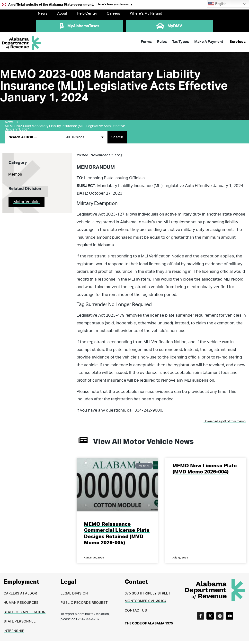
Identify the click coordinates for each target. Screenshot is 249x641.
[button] (114, 5)
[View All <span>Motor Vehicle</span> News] (83, 440)
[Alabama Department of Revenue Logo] (21, 43)
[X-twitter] (210, 616)
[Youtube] (229, 616)
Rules (162, 42)
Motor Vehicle (26, 202)
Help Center (87, 13)
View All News (143, 441)
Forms (146, 42)
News (42, 13)
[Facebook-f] (200, 616)
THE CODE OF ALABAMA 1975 (149, 623)
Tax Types (180, 42)
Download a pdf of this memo (225, 421)
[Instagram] (219, 616)
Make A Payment (208, 42)
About (62, 13)
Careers (113, 13)
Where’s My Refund (146, 13)
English (220, 4)
